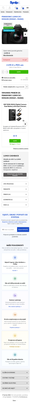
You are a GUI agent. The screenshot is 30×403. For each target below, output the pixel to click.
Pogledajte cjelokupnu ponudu (15, 174)
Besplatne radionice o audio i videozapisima (14, 222)
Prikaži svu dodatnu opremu (20, 148)
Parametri (6, 189)
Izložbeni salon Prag (9, 383)
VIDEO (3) (6, 205)
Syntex (2, 12)
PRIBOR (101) (6, 194)
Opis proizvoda (8, 184)
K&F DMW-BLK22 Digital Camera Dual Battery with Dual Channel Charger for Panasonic (15, 105)
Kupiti (19, 72)
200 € (8, 24)
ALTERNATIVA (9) (7, 199)
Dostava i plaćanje (8, 378)
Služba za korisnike (8, 372)
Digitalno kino (17, 12)
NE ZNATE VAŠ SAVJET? (8, 388)
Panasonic (26, 12)
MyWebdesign (23, 397)
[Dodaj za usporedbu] (23, 121)
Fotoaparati (9, 12)
